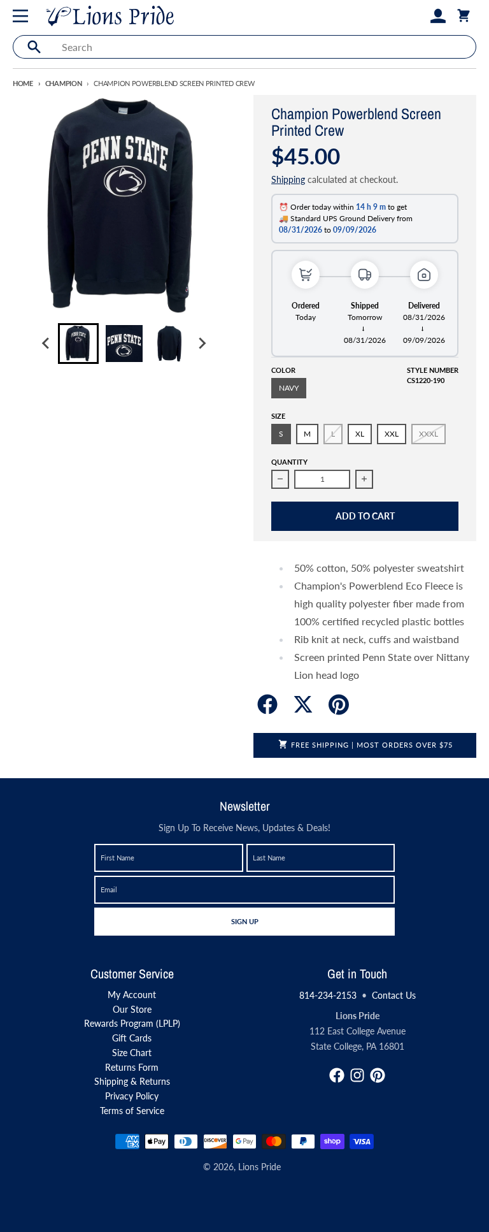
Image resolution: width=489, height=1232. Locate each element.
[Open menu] (23, 16)
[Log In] (438, 16)
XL (359, 433)
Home (23, 83)
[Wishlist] (417, 16)
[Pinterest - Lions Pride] (377, 1075)
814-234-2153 (328, 995)
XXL (392, 433)
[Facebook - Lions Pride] (336, 1075)
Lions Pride (259, 1166)
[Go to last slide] (46, 343)
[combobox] (265, 47)
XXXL (428, 433)
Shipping (288, 179)
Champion (63, 83)
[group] (78, 343)
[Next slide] (202, 343)
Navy (289, 388)
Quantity (289, 462)
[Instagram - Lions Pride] (357, 1075)
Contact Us (394, 995)
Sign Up (244, 921)
